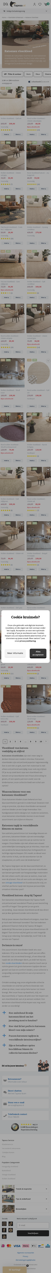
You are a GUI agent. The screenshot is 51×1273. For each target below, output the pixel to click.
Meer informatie (15, 653)
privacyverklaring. (28, 641)
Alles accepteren (38, 653)
